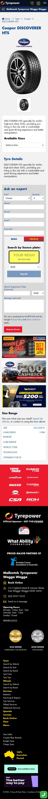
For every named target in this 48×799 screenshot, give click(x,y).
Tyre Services (9, 701)
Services (7, 691)
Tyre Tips (7, 677)
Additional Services (11, 707)
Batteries (6, 694)
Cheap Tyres (8, 744)
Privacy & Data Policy (18, 792)
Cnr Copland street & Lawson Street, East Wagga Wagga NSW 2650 (26, 589)
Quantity (36, 194)
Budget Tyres (8, 741)
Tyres (6, 660)
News (6, 725)
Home (7, 18)
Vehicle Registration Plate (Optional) (15, 288)
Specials (7, 711)
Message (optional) (12, 298)
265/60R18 (39, 428)
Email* (7, 220)
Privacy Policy (16, 319)
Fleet (5, 721)
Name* (7, 203)
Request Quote (13, 329)
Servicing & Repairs (11, 697)
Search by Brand (10, 670)
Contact (7, 714)
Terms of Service (33, 319)
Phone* (7, 211)
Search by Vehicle (11, 664)
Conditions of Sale (34, 792)
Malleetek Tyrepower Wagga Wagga (26, 9)
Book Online (10, 718)
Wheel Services (10, 704)
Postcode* (8, 229)
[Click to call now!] (32, 3)
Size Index (7, 734)
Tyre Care (7, 674)
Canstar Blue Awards (12, 737)
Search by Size (9, 667)
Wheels (7, 680)
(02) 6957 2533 (16, 596)
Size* (6, 194)
